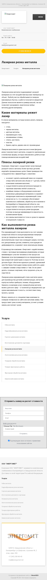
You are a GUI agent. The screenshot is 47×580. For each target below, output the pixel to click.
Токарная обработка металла (15, 361)
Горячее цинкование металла (15, 337)
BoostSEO (34, 575)
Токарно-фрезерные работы (15, 367)
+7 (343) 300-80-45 (24, 51)
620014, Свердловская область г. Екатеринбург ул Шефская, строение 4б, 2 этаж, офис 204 (21, 550)
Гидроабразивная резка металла (16, 331)
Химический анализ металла (14, 379)
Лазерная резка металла (13, 349)
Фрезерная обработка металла (15, 373)
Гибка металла (10, 325)
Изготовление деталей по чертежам (17, 343)
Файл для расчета (9, 423)
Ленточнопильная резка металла (16, 355)
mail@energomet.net (16, 560)
